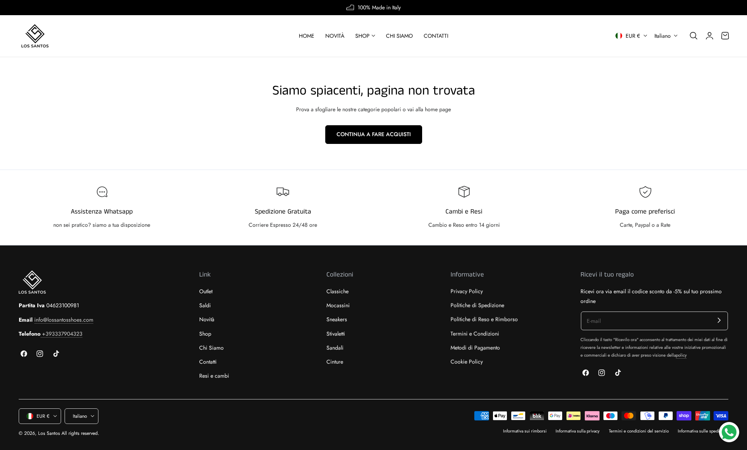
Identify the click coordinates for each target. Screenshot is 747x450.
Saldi (205, 305)
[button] (694, 36)
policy (681, 355)
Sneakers (336, 320)
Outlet (205, 291)
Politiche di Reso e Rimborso (484, 320)
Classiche (337, 291)
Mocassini (338, 305)
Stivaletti (335, 334)
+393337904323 (61, 334)
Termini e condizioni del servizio (639, 431)
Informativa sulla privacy (578, 431)
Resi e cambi (214, 376)
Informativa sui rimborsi (525, 431)
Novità (206, 320)
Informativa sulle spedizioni (703, 431)
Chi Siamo (211, 348)
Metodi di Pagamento (475, 348)
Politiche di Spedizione (477, 305)
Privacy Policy (467, 291)
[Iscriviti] (719, 320)
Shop (205, 334)
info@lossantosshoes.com (63, 320)
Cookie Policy (467, 362)
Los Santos (49, 433)
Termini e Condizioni (475, 334)
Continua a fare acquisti (374, 134)
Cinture (334, 362)
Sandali (335, 348)
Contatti (208, 362)
